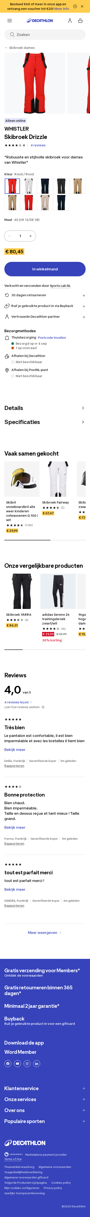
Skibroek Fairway (55, 502)
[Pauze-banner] (75, 6)
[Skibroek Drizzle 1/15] (34, 83)
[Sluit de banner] (82, 6)
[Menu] (9, 20)
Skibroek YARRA (18, 614)
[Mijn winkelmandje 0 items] (80, 20)
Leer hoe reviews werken (22, 707)
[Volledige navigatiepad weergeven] (6, 48)
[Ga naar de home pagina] (40, 21)
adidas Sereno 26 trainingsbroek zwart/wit (55, 619)
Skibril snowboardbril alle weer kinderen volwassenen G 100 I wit (22, 511)
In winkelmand (45, 269)
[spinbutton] (20, 236)
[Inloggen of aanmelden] (70, 20)
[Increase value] (30, 236)
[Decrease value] (9, 236)
